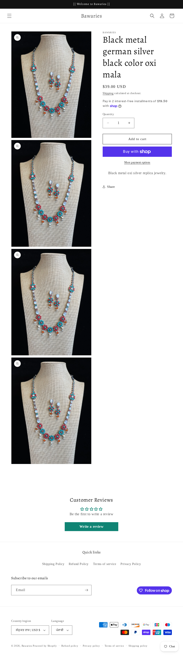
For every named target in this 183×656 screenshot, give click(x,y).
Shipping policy (138, 645)
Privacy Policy (131, 564)
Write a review (91, 526)
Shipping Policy (53, 564)
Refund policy (69, 645)
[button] (9, 16)
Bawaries (27, 645)
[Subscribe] (86, 590)
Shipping (108, 93)
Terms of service (104, 564)
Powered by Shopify (45, 645)
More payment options (137, 162)
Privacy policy (91, 645)
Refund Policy (79, 564)
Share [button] (111, 186)
